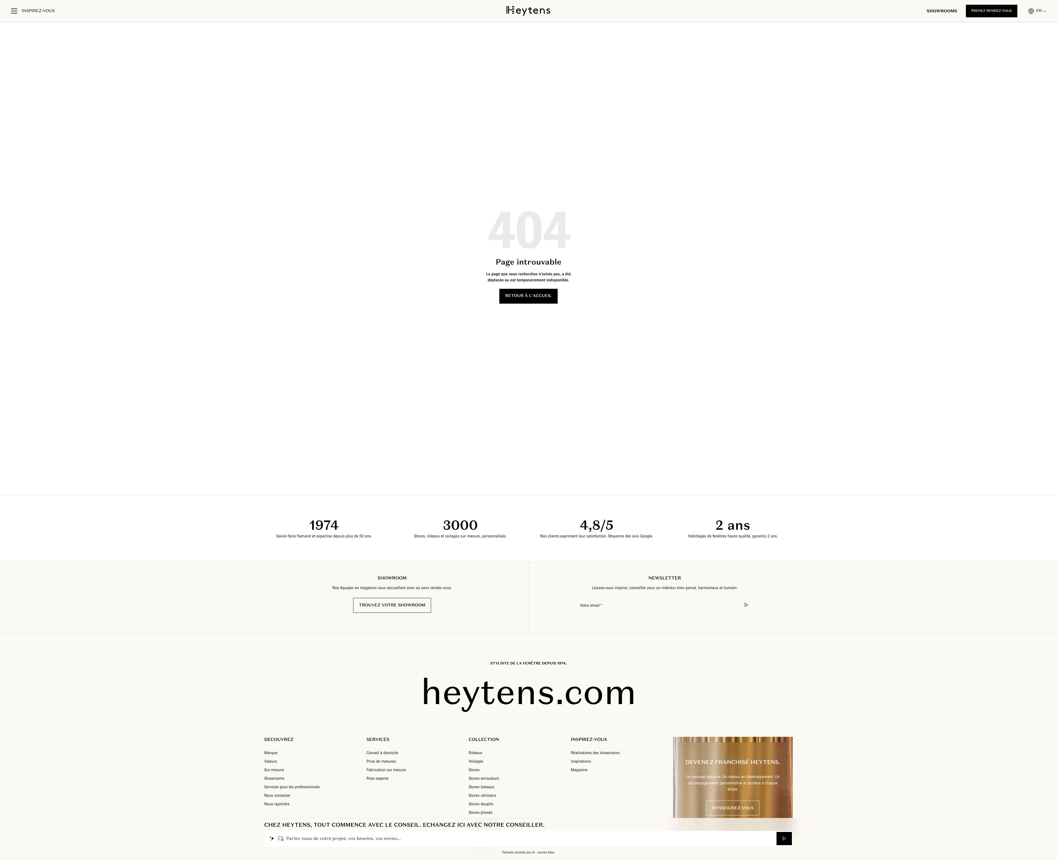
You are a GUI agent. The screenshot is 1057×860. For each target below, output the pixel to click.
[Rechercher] (746, 605)
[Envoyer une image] (281, 838)
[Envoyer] (784, 838)
